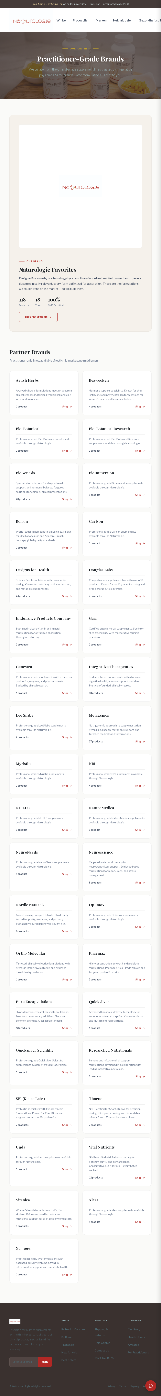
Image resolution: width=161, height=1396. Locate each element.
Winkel (62, 20)
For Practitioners (138, 1352)
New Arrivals (69, 1352)
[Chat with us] (150, 1385)
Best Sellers (68, 1360)
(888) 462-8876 (104, 1358)
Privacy (111, 1386)
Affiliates (133, 1344)
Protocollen (81, 20)
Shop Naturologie (36, 316)
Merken (101, 20)
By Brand (66, 1337)
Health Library (136, 1337)
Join (45, 1361)
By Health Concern (73, 1329)
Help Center (102, 1342)
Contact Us (102, 1350)
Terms (122, 1386)
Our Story (134, 1329)
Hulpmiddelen (123, 20)
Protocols (67, 1344)
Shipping (134, 1386)
